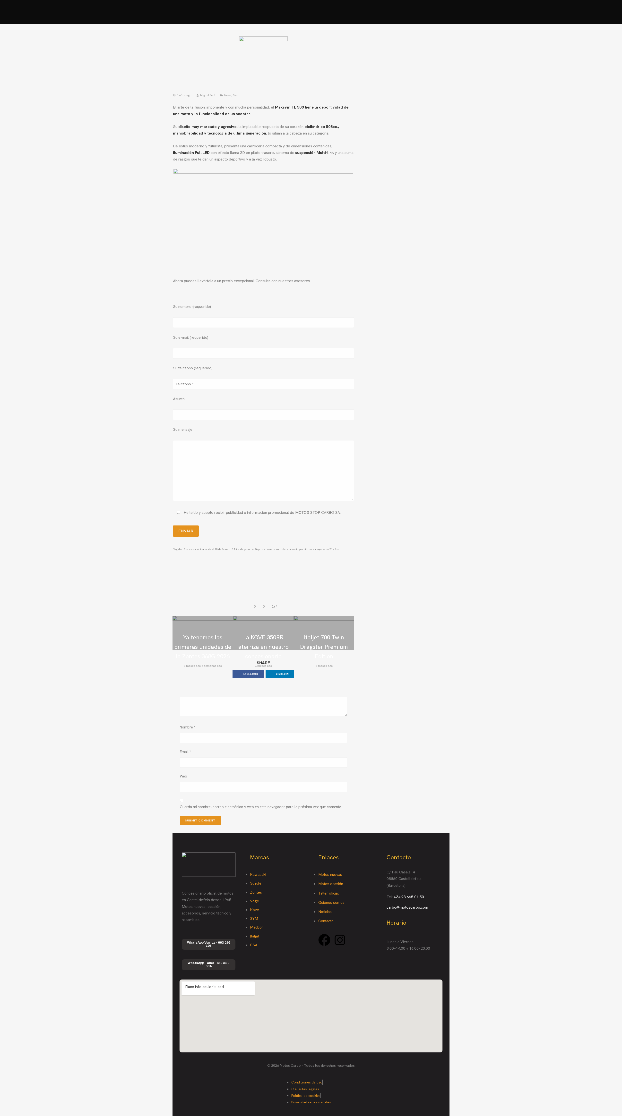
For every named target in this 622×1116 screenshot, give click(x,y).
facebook (250, 674)
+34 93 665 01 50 (409, 896)
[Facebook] (324, 940)
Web (183, 776)
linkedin (282, 674)
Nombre (187, 727)
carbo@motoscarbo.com (407, 907)
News (228, 95)
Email (185, 751)
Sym (236, 95)
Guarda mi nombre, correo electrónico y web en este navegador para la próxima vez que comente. (261, 806)
